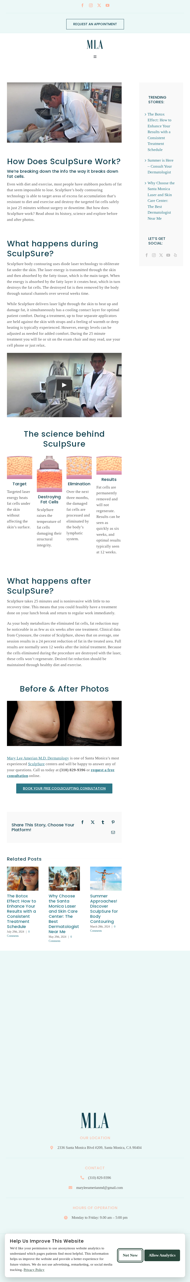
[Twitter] (161, 255)
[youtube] (107, 5)
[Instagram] (154, 255)
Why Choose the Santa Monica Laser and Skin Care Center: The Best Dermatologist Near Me (64, 913)
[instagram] (91, 5)
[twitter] (99, 5)
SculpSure (36, 764)
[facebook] (82, 5)
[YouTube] (168, 255)
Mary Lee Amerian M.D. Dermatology (38, 758)
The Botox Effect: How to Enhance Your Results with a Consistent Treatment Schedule (21, 911)
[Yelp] (175, 255)
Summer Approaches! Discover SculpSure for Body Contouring (104, 908)
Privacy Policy (34, 1270)
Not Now (130, 1255)
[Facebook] (147, 255)
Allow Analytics (162, 1255)
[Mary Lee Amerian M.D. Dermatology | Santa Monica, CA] (95, 38)
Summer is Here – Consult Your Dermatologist (161, 166)
